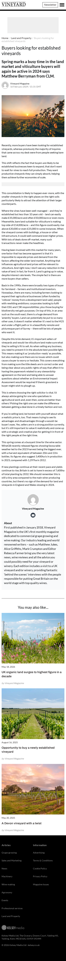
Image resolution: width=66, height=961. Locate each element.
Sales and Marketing (11, 860)
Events (5, 900)
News (4, 868)
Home (5, 37)
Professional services (12, 908)
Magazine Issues (41, 884)
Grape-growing (9, 852)
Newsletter (50, 4)
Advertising (39, 852)
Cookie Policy (40, 868)
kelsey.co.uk (34, 945)
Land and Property (21, 37)
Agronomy (7, 892)
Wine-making (8, 884)
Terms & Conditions (43, 860)
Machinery (7, 876)
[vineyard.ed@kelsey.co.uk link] (33, 515)
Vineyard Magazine (19, 83)
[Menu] (62, 4)
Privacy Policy (40, 876)
